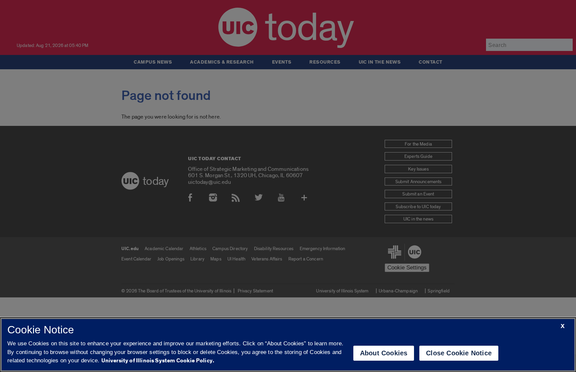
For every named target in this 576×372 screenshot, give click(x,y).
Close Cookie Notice (459, 353)
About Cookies (384, 353)
